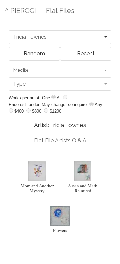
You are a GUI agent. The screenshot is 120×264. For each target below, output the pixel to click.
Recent (86, 53)
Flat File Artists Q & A (60, 140)
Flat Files (60, 11)
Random (34, 53)
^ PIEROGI (20, 11)
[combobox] (60, 37)
